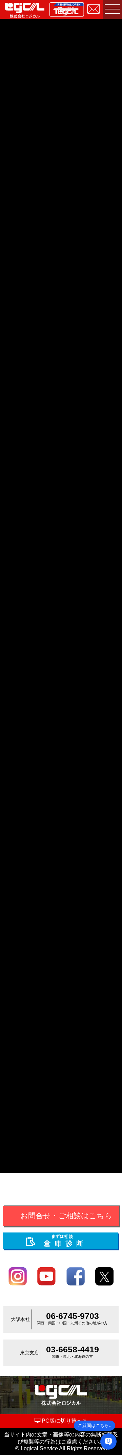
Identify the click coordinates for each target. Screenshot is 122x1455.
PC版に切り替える (63, 1421)
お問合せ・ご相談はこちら (66, 1216)
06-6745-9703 (72, 1316)
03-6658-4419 (72, 1349)
